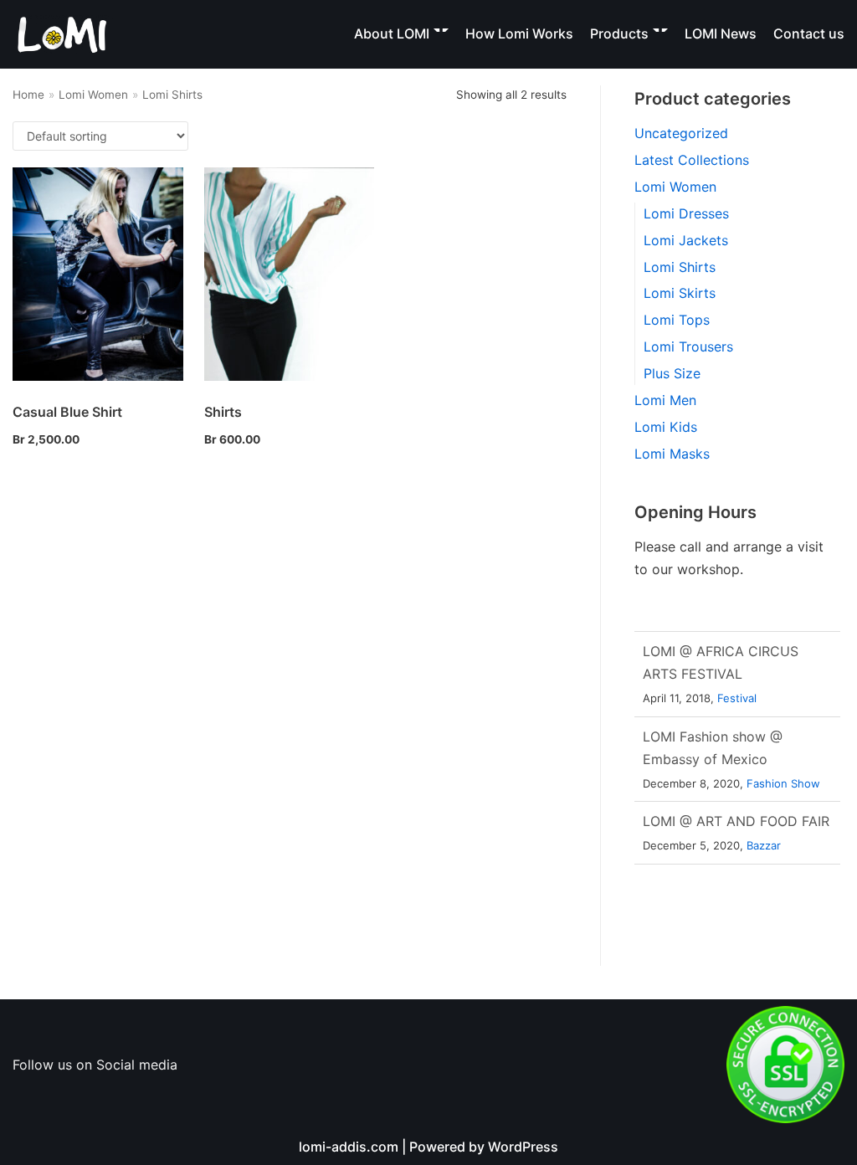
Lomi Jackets (686, 240)
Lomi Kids (665, 426)
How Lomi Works (519, 33)
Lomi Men (665, 400)
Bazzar (764, 844)
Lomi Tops (677, 319)
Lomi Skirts (680, 293)
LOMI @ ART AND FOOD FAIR (736, 820)
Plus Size (672, 373)
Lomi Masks (672, 453)
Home (28, 94)
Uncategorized (681, 133)
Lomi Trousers (688, 346)
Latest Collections (691, 159)
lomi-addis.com (348, 1146)
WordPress (523, 1146)
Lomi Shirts (680, 267)
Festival (737, 696)
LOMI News (721, 33)
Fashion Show (783, 781)
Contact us (808, 33)
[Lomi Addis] (63, 34)
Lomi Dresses (686, 213)
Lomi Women (93, 94)
